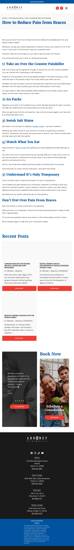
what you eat (20, 148)
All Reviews (19, 407)
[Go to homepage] (29, 8)
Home (4, 18)
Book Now (54, 417)
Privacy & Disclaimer (37, 521)
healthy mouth (38, 126)
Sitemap (37, 523)
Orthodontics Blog (16, 18)
